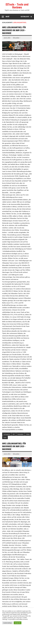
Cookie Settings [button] (7, 623)
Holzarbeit (20, 434)
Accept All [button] (17, 623)
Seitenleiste (25, 17)
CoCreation (6, 434)
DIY (14, 434)
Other (28, 434)
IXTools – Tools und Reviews (17, 5)
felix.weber (16, 37)
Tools (4, 437)
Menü (7, 17)
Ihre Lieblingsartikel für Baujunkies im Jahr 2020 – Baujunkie (14, 30)
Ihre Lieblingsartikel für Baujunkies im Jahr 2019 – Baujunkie (14, 446)
